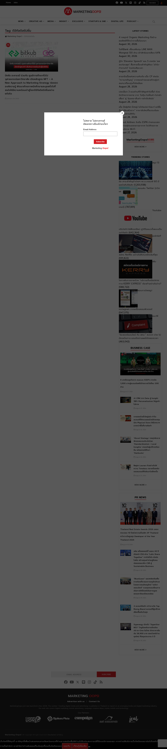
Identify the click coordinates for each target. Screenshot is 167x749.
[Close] (122, 113)
